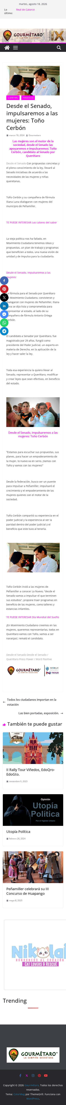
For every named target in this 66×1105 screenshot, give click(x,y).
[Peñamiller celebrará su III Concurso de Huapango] (33, 854)
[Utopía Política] (33, 797)
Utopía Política (18, 831)
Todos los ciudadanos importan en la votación (31, 702)
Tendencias (28, 98)
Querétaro (13, 98)
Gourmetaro (35, 135)
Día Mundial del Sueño (45, 617)
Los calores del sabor (45, 222)
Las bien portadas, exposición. (38, 713)
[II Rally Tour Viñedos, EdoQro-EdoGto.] (33, 735)
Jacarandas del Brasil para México (36, 9)
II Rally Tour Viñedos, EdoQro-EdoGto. (30, 772)
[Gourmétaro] (7, 47)
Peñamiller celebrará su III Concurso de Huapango (27, 891)
